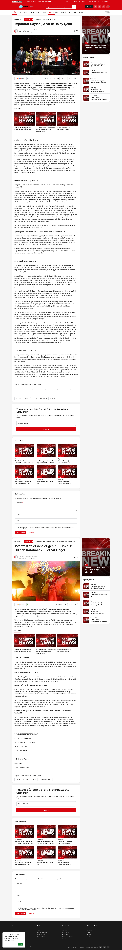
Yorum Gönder (21, 532)
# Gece (18, 779)
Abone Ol (89, 6)
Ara (74, 6)
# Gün (27, 398)
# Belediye (19, 398)
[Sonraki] (26, 1)
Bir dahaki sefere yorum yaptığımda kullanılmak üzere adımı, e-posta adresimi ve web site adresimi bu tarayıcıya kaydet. (46, 528)
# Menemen (43, 398)
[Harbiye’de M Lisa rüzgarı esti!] (46, 475)
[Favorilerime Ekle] (54, 78)
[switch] (107, 12)
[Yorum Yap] (58, 78)
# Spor (34, 779)
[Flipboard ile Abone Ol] (29, 78)
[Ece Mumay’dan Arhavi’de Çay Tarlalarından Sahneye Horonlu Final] (46, 122)
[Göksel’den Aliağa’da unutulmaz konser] (67, 122)
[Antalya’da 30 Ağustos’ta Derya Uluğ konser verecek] (24, 122)
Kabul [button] (20, 944)
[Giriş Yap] (103, 6)
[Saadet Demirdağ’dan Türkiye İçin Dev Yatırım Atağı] (96, 81)
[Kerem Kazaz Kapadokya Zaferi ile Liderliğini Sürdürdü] (96, 557)
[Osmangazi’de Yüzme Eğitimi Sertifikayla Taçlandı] (96, 64)
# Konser (25, 779)
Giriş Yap (31, 532)
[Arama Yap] (95, 6)
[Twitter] (104, 947)
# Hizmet (34, 398)
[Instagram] (108, 947)
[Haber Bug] (26, 6)
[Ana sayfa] (14, 12)
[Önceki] (24, 1)
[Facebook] (100, 947)
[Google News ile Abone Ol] (20, 78)
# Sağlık (52, 398)
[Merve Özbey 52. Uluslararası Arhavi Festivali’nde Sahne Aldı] (67, 475)
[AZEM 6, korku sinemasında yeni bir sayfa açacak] (96, 98)
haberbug (22, 30)
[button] (99, 6)
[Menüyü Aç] (14, 6)
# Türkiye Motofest (45, 779)
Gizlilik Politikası (8, 944)
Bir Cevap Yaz (20, 494)
